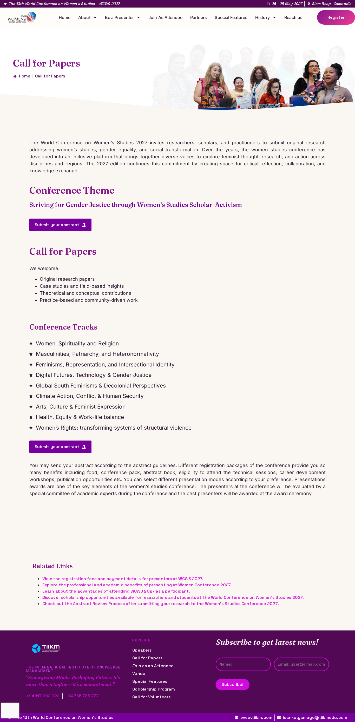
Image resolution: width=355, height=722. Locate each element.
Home (64, 17)
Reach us (293, 17)
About (84, 17)
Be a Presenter (119, 17)
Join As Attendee (165, 17)
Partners (198, 17)
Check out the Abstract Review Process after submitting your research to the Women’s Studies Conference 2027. (160, 603)
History (262, 17)
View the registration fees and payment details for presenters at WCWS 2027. (123, 578)
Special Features (231, 17)
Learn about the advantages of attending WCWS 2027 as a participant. (116, 591)
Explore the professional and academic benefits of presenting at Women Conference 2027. (137, 585)
